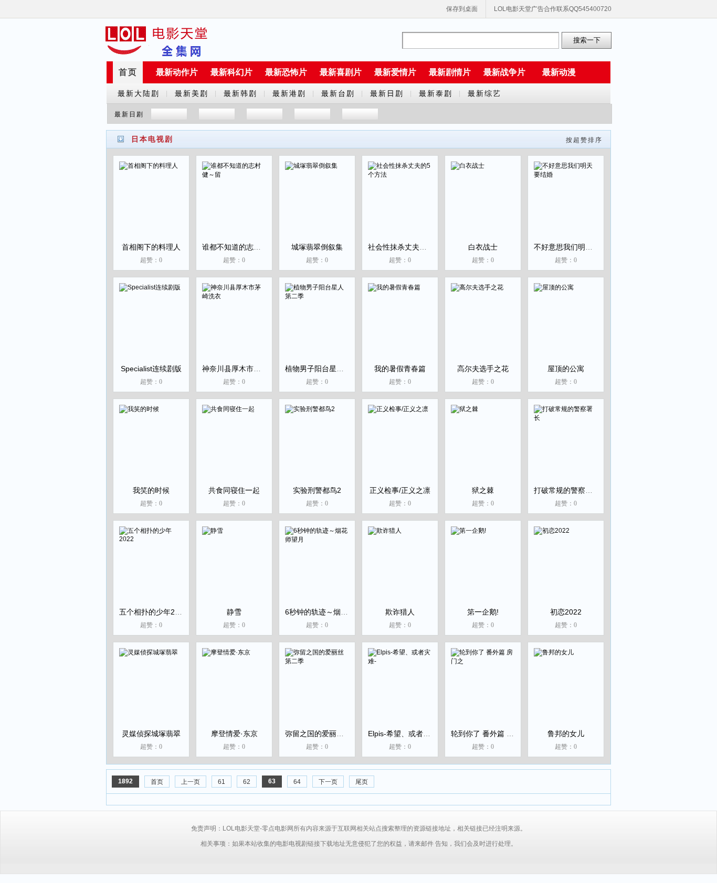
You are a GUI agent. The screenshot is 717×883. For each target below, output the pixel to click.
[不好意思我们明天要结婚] (566, 205)
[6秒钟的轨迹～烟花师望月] (317, 569)
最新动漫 (559, 72)
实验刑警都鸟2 (317, 490)
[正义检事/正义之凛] (400, 448)
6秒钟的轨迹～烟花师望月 (327, 612)
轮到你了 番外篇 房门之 (490, 733)
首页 (128, 72)
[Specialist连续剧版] (151, 326)
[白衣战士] (483, 205)
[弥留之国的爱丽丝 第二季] (317, 691)
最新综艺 (484, 93)
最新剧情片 (450, 72)
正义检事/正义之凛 (400, 490)
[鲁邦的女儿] (566, 691)
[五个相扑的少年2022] (151, 569)
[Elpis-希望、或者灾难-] (400, 691)
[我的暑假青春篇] (400, 326)
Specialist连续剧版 (151, 368)
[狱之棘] (483, 448)
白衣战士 (483, 247)
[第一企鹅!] (483, 569)
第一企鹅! (483, 612)
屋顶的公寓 (565, 368)
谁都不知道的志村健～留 (242, 247)
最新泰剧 (435, 93)
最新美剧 (191, 93)
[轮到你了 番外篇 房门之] (483, 691)
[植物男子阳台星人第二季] (317, 326)
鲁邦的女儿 (565, 733)
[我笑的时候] (151, 448)
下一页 (328, 781)
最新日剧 (387, 93)
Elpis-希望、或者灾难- (404, 733)
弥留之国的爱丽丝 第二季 (326, 733)
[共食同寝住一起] (234, 448)
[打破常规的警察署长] (566, 448)
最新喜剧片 (341, 72)
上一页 (190, 781)
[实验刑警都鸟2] (317, 448)
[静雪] (234, 569)
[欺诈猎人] (400, 569)
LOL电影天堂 (156, 40)
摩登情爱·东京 (234, 733)
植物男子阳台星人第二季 (325, 368)
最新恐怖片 (286, 72)
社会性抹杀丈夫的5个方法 (410, 247)
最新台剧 (338, 93)
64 (297, 781)
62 (246, 781)
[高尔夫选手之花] (483, 326)
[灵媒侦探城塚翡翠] (151, 691)
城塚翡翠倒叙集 (317, 247)
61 (221, 781)
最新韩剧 (240, 93)
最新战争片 (504, 72)
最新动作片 (177, 72)
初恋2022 (566, 612)
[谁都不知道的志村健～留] (234, 205)
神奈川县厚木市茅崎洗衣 (242, 368)
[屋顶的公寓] (566, 326)
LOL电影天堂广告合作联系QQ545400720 (552, 9)
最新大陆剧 (139, 93)
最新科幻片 (231, 72)
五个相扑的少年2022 (153, 612)
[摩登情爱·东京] (234, 691)
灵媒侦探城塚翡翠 (151, 733)
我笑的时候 (151, 490)
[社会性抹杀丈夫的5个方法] (400, 205)
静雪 (234, 612)
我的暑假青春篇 (400, 368)
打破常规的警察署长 (567, 490)
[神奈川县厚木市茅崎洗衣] (234, 326)
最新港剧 (289, 93)
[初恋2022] (566, 569)
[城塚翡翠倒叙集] (317, 205)
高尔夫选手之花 (483, 368)
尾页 (361, 781)
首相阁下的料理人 (151, 247)
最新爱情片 (395, 72)
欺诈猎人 (400, 612)
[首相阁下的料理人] (151, 205)
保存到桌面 (462, 9)
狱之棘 (483, 490)
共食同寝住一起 (234, 490)
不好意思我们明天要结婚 (574, 247)
